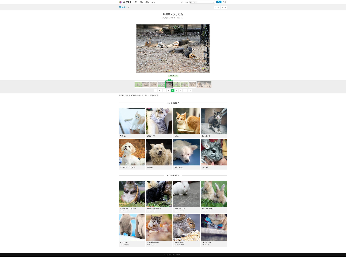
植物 (147, 2)
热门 (186, 2)
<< (160, 90)
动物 (141, 2)
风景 (135, 2)
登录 (219, 2)
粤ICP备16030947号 (176, 254)
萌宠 (129, 7)
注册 (224, 2)
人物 (153, 2)
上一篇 (217, 7)
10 (190, 90)
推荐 (182, 2)
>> (185, 90)
